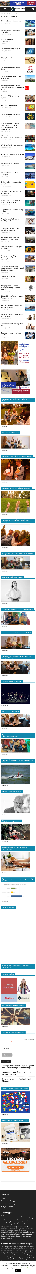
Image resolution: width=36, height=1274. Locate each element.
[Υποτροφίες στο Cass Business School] (30, 69)
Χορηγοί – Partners (7, 1207)
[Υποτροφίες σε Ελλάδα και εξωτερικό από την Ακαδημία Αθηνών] (30, 288)
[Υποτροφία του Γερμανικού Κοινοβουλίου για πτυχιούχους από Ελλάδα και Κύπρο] (30, 268)
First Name (5, 1048)
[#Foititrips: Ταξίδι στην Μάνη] (30, 166)
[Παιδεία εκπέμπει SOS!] (30, 279)
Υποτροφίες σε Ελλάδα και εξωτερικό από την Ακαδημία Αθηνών (10, 287)
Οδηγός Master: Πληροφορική (10, 48)
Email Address (7, 1042)
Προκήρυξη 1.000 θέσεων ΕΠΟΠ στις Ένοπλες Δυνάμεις (16, 1073)
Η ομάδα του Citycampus (9, 1204)
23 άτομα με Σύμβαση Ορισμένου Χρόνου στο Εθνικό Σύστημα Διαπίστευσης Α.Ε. (18, 1067)
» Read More (4, 427)
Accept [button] (18, 1271)
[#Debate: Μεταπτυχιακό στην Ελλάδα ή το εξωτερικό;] (30, 203)
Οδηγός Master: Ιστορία (8, 58)
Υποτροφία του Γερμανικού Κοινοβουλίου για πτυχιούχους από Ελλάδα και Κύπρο (12, 268)
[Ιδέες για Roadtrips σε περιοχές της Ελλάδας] (30, 249)
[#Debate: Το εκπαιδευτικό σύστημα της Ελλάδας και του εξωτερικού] (30, 138)
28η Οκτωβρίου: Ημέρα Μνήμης (11, 21)
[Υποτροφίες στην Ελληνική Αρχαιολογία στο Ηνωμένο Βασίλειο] (30, 258)
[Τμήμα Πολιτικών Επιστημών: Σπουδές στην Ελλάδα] (30, 230)
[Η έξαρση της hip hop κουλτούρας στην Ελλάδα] (30, 193)
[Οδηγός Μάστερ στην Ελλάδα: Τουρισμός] (30, 32)
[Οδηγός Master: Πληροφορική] (30, 51)
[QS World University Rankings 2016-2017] (30, 326)
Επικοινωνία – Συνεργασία (9, 1201)
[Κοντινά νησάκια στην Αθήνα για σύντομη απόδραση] (30, 307)
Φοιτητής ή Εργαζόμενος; (9, 105)
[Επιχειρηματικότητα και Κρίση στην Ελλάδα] (30, 335)
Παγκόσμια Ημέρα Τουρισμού (10, 114)
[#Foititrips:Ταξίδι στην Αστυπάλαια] (30, 156)
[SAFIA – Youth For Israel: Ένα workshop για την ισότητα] (30, 240)
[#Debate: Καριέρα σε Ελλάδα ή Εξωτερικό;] (30, 175)
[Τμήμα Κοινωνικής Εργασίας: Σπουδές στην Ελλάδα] (30, 221)
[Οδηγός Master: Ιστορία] (30, 60)
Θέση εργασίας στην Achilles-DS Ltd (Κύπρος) (16, 1080)
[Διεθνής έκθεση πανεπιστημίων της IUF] (30, 184)
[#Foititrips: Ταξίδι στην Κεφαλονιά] (30, 147)
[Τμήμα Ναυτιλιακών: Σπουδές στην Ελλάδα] (30, 212)
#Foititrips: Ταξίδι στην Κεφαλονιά (12, 145)
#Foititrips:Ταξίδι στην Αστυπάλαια (12, 154)
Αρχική (3, 1198)
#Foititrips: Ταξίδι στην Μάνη (10, 163)
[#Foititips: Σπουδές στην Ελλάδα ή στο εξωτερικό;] (30, 317)
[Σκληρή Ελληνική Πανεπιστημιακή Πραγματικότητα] (30, 298)
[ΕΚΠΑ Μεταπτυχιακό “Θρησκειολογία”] (30, 41)
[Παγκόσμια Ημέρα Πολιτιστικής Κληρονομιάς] (30, 78)
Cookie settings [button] (25, 1268)
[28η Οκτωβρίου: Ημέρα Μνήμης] (30, 23)
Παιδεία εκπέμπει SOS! (8, 276)
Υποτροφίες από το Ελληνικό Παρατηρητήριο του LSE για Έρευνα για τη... (12, 87)
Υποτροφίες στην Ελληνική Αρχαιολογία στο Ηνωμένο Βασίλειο (9, 258)
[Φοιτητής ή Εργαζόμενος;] (30, 107)
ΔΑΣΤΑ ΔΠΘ (5, 1061)
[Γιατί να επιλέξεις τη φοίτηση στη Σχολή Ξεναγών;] (30, 98)
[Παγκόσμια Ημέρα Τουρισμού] (30, 116)
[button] (33, 9)
